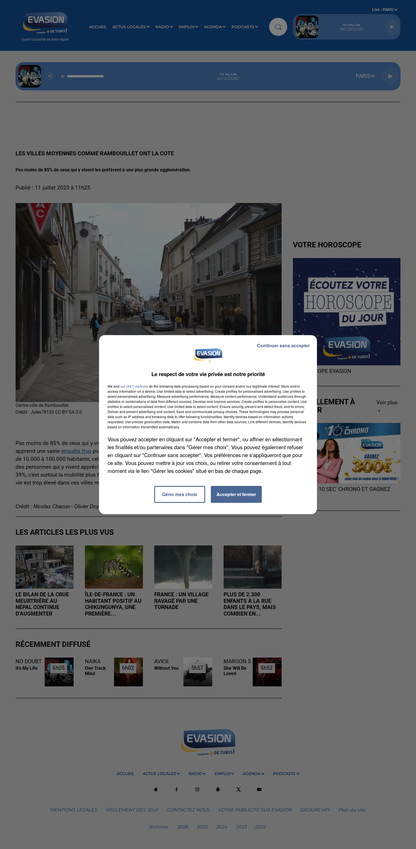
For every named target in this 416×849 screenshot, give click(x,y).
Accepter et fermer (236, 494)
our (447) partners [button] (134, 386)
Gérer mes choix (179, 494)
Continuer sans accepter (283, 345)
